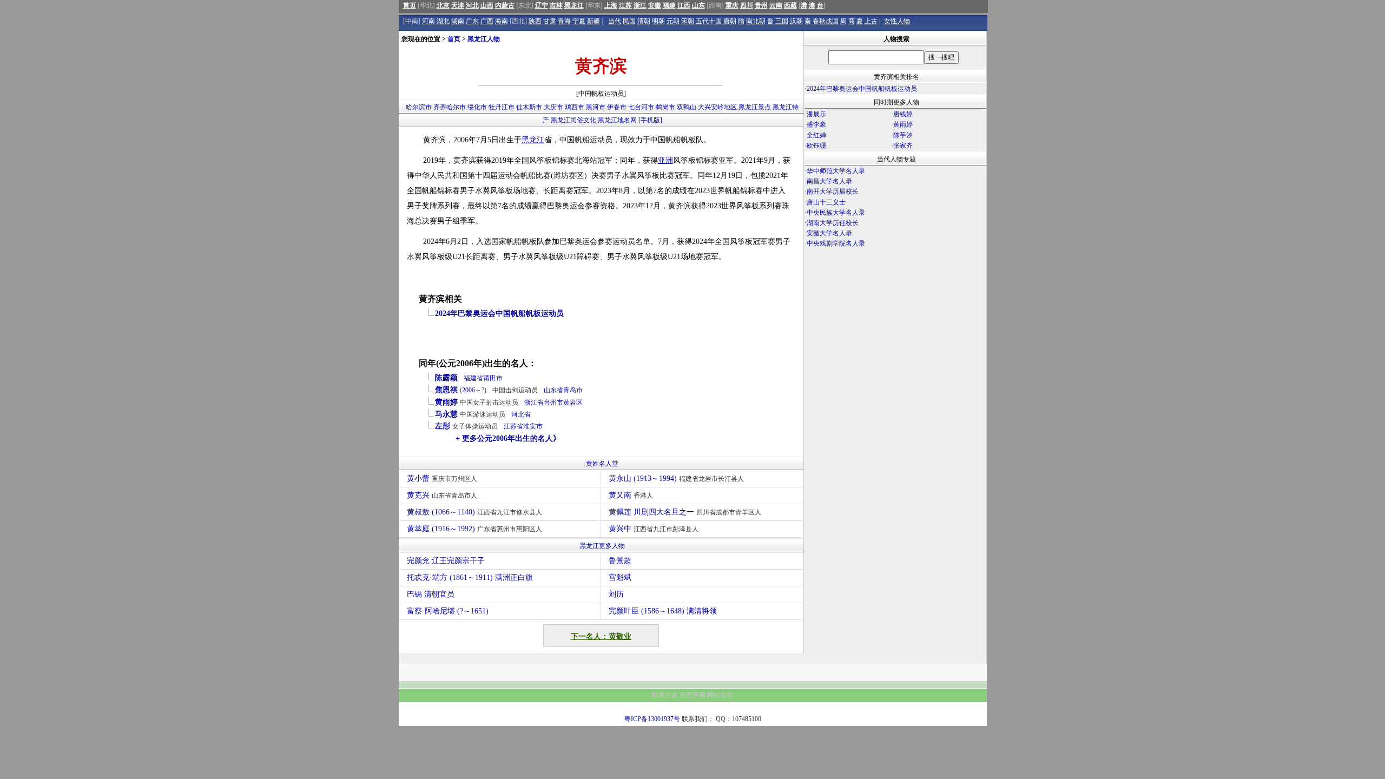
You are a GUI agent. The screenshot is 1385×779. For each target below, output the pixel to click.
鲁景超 (620, 561)
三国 (781, 21)
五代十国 (709, 21)
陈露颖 (446, 378)
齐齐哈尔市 (449, 107)
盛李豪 (816, 124)
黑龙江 (574, 5)
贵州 (761, 5)
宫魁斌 (620, 577)
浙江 (640, 5)
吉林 (556, 5)
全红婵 (816, 135)
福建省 (473, 378)
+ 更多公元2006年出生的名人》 (508, 438)
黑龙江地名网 (617, 120)
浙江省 (534, 402)
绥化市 (477, 107)
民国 (629, 21)
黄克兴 (442, 495)
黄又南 (631, 495)
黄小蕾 (442, 478)
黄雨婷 (446, 402)
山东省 (553, 390)
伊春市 (616, 107)
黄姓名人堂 (602, 463)
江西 (683, 5)
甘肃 (549, 21)
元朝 (673, 21)
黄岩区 (573, 402)
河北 (472, 5)
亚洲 (665, 160)
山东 (698, 5)
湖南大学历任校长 (833, 223)
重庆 (732, 5)
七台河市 (641, 107)
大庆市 (553, 107)
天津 (457, 5)
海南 (501, 21)
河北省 (521, 414)
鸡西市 (574, 107)
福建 (669, 5)
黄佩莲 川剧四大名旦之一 (685, 512)
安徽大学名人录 (829, 233)
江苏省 (513, 426)
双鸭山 (686, 107)
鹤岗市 (665, 107)
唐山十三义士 (826, 202)
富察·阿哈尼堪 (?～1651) (448, 611)
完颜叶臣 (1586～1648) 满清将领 (663, 611)
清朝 (643, 21)
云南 (775, 5)
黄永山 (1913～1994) (676, 478)
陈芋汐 (903, 135)
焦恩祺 (446, 390)
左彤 (442, 426)
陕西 (535, 21)
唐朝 (729, 21)
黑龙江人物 (483, 39)
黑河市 (595, 107)
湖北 (443, 21)
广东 (472, 21)
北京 (443, 5)
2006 (468, 390)
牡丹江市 (502, 107)
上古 (871, 21)
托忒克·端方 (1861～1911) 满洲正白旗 (470, 577)
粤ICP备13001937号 (652, 719)
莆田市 (493, 378)
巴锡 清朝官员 (430, 594)
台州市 (553, 402)
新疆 (593, 21)
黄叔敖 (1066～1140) (474, 512)
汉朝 (796, 21)
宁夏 (578, 21)
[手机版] (650, 120)
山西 (486, 5)
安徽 (654, 5)
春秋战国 (826, 21)
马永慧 (446, 414)
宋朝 (687, 21)
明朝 (658, 21)
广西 (486, 21)
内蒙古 (505, 5)
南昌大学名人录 (829, 181)
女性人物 (897, 21)
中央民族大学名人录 (836, 212)
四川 (746, 5)
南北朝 (756, 21)
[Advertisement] (895, 344)
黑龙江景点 (754, 107)
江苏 (625, 5)
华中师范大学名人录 (836, 171)
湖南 (457, 21)
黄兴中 (653, 529)
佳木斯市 (529, 107)
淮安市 (533, 426)
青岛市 (573, 390)
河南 (428, 21)
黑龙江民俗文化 (573, 120)
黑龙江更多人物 (602, 546)
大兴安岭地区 (717, 107)
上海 (610, 5)
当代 (614, 21)
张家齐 (903, 145)
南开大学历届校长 (833, 191)
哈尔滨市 (419, 107)
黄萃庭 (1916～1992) (474, 529)
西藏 (790, 5)
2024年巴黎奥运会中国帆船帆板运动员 (499, 313)
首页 (409, 5)
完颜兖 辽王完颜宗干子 (446, 561)
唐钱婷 (903, 114)
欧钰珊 (816, 145)
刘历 (616, 594)
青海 (564, 21)
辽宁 (541, 5)
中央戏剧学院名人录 (836, 243)
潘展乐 (816, 114)
